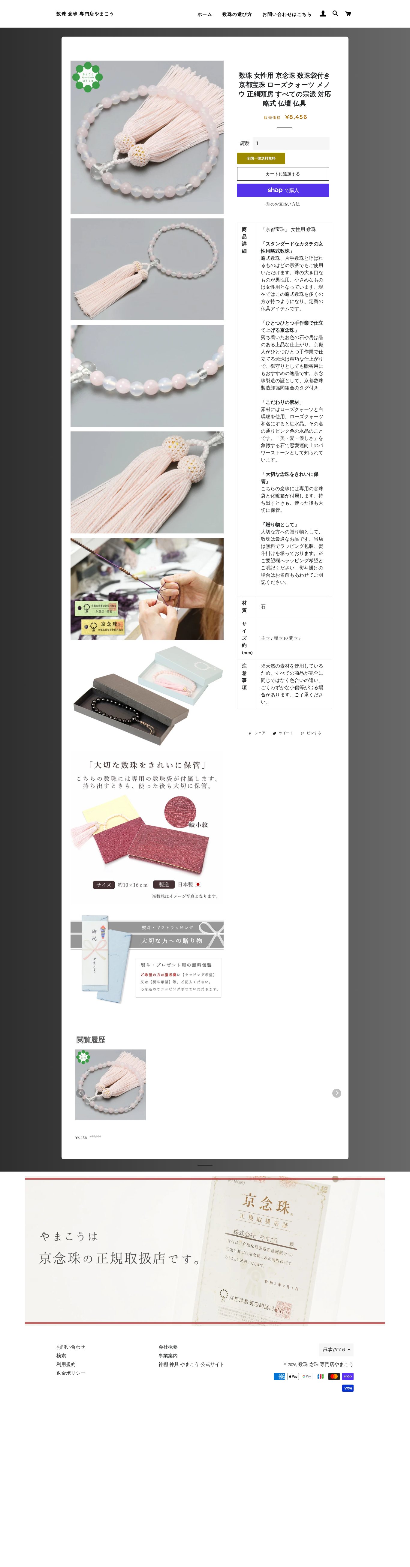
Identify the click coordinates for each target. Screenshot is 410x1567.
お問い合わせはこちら (287, 14)
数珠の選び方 (237, 14)
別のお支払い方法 (283, 204)
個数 (244, 143)
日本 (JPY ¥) (333, 1349)
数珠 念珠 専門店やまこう (85, 13)
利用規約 (66, 1364)
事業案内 (168, 1355)
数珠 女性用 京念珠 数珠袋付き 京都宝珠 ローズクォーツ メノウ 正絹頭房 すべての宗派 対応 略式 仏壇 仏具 (110, 1130)
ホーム (205, 14)
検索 (61, 1355)
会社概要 (168, 1347)
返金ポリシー (70, 1373)
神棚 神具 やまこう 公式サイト (191, 1364)
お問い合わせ (70, 1347)
